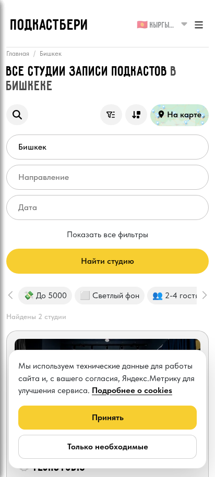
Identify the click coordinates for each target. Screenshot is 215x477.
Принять (108, 417)
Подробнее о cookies (132, 390)
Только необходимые (107, 446)
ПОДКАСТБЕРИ (49, 25)
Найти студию (107, 261)
